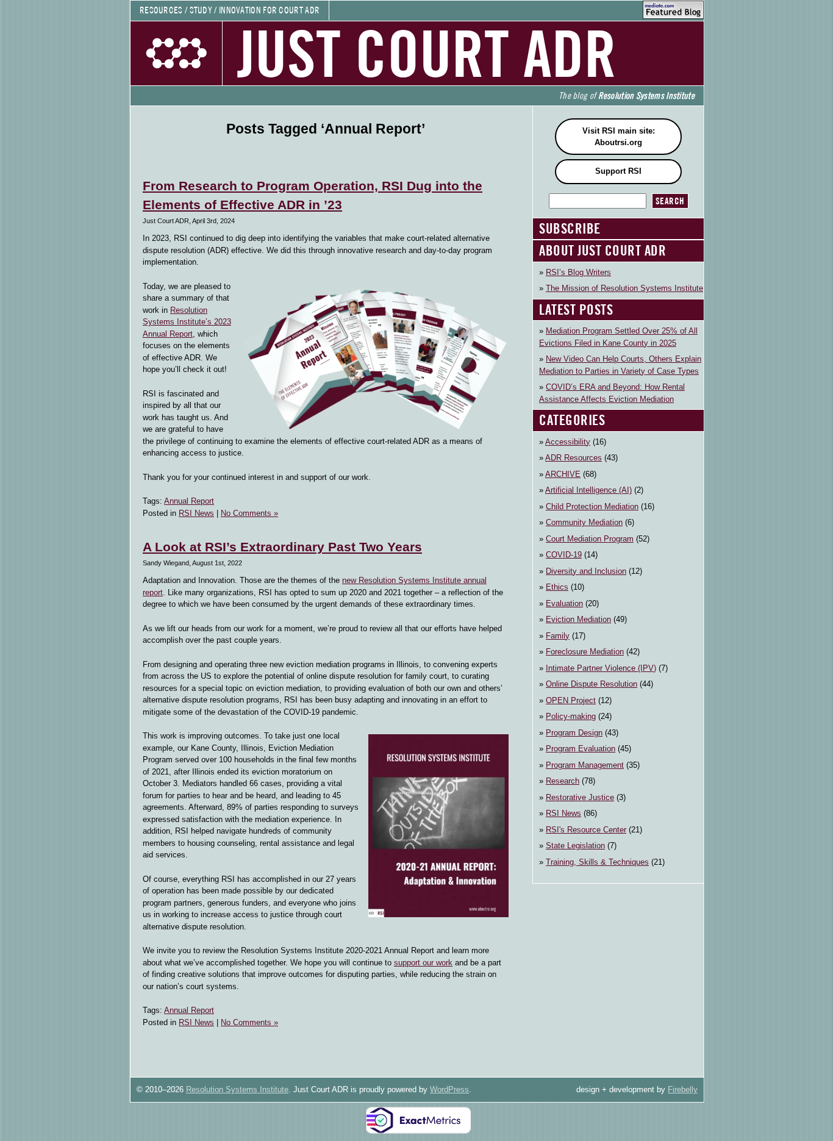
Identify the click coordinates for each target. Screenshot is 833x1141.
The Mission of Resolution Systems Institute (624, 288)
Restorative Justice (580, 797)
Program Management (585, 765)
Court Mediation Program (590, 538)
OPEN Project (571, 700)
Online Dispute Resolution (591, 684)
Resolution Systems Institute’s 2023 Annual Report (187, 322)
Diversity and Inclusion (586, 571)
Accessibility (567, 441)
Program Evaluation (580, 748)
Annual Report (189, 501)
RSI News (196, 513)
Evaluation (564, 603)
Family (558, 635)
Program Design (574, 732)
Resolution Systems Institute (237, 1089)
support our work (423, 962)
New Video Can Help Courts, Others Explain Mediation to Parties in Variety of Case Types (620, 365)
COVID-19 (564, 554)
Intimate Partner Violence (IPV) (601, 668)
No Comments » (249, 513)
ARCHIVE (563, 474)
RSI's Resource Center (586, 829)
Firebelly (683, 1089)
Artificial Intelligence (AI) (588, 490)
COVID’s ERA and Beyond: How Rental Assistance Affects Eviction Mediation (612, 393)
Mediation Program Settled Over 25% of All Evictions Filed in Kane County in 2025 (618, 337)
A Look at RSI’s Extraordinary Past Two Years (282, 547)
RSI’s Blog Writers (578, 272)
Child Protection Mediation (592, 506)
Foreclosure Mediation (585, 651)
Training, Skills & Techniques (597, 862)
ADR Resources (573, 457)
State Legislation (575, 845)
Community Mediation (584, 522)
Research (562, 780)
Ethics (557, 587)
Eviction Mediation (578, 619)
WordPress (449, 1089)
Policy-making (571, 716)
